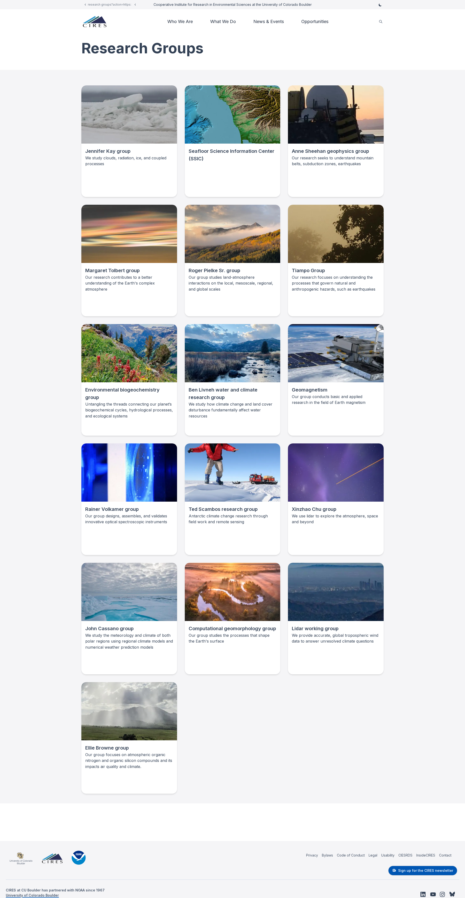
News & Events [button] (268, 21)
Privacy (312, 855)
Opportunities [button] (314, 21)
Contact (445, 855)
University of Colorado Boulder (32, 895)
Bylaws (327, 855)
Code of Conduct (351, 855)
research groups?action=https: (109, 4)
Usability (388, 855)
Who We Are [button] (180, 21)
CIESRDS (405, 855)
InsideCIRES (425, 855)
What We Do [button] (223, 21)
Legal (373, 855)
